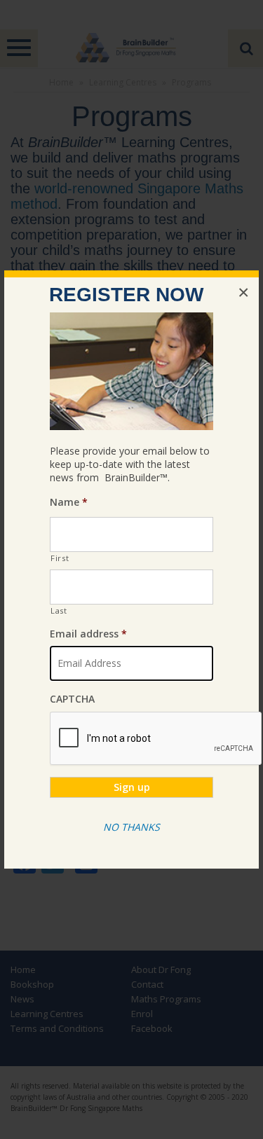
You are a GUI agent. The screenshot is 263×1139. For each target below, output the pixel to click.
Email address (88, 634)
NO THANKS (131, 827)
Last (58, 610)
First (59, 558)
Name (69, 502)
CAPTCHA (72, 699)
